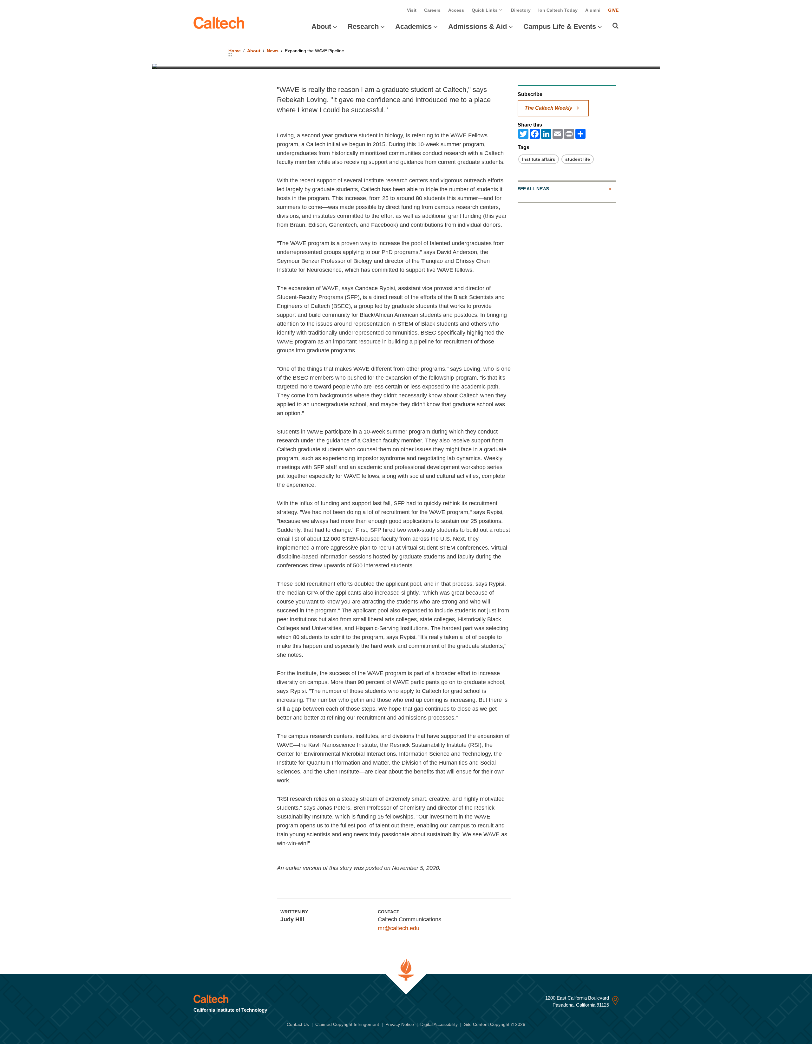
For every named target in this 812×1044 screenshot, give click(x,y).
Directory (521, 10)
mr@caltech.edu (398, 928)
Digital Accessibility (439, 1024)
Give (613, 10)
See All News (533, 188)
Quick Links (485, 10)
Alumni (592, 10)
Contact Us (298, 1024)
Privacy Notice (399, 1024)
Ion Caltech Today (558, 10)
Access (456, 10)
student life (577, 159)
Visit (411, 10)
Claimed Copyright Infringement (347, 1024)
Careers (432, 10)
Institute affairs (538, 159)
